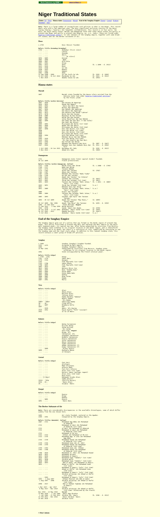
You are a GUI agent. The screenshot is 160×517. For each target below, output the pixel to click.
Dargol (103, 21)
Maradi (75, 21)
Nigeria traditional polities (97, 96)
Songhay (42, 22)
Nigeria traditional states (49, 35)
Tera (48, 22)
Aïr (45, 21)
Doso (50, 21)
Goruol (109, 21)
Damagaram (67, 21)
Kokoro (115, 21)
